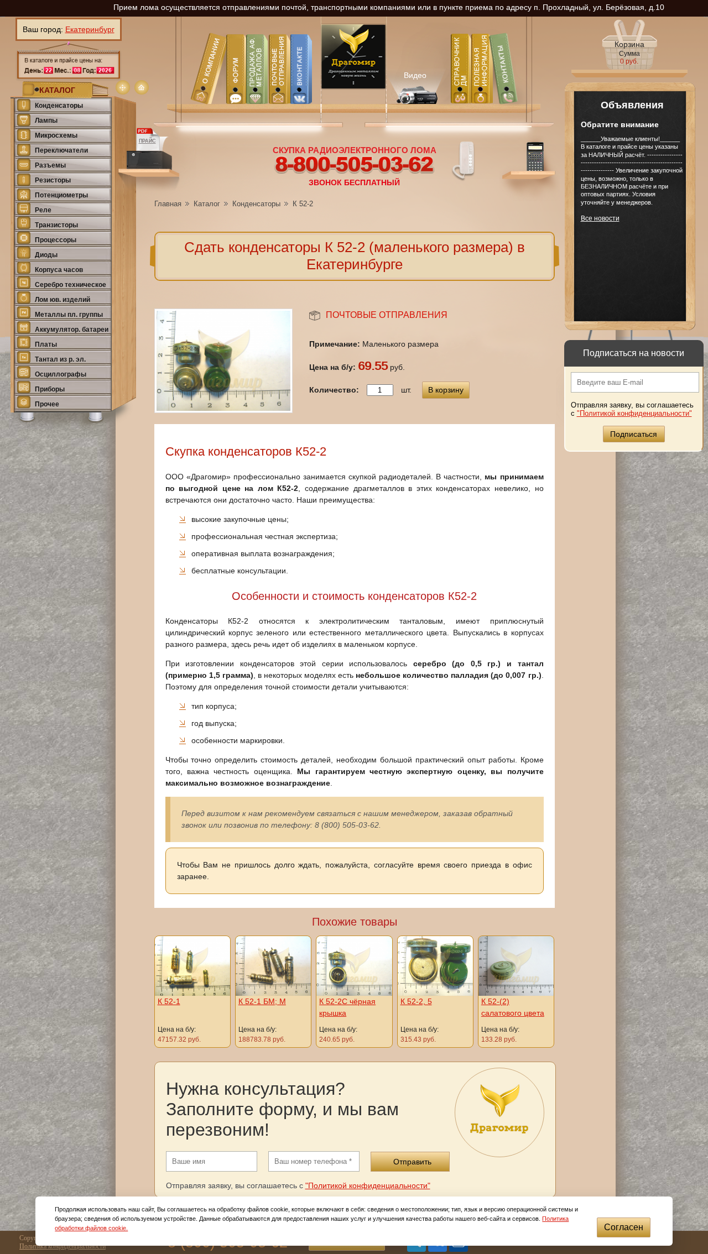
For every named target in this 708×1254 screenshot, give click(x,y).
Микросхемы (56, 135)
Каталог (207, 204)
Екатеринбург (89, 29)
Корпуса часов (59, 270)
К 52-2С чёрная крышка (347, 1007)
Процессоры (55, 240)
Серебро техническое (70, 285)
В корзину (446, 389)
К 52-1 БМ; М (262, 1001)
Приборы (50, 389)
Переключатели (61, 150)
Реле (43, 210)
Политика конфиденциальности (62, 1246)
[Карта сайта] (123, 87)
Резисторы (53, 180)
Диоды (46, 255)
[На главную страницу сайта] (141, 87)
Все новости (600, 218)
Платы (46, 344)
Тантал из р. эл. (60, 359)
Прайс (147, 141)
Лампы (46, 120)
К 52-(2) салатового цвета (512, 1007)
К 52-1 (169, 1001)
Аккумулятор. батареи (71, 329)
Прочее (47, 404)
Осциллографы (60, 374)
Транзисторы (56, 225)
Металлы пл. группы (69, 314)
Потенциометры (61, 195)
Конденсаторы (59, 105)
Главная (167, 204)
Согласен (623, 1227)
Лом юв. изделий (62, 300)
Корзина (629, 52)
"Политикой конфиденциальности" (634, 413)
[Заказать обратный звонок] (463, 160)
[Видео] (415, 85)
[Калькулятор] (529, 168)
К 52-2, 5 (416, 1001)
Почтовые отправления (386, 315)
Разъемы (50, 165)
